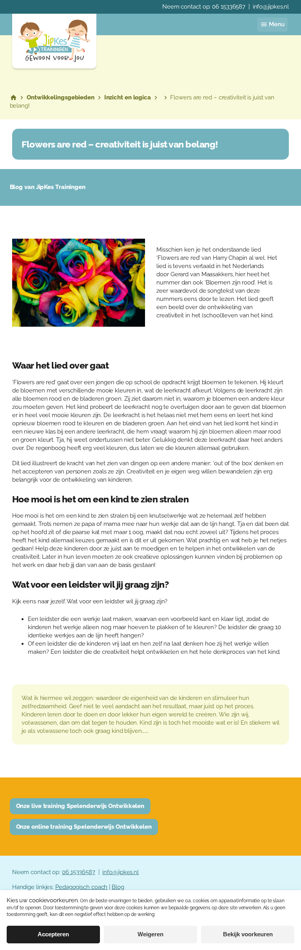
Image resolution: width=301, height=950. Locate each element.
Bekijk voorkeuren (248, 934)
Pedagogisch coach (81, 887)
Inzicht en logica (127, 97)
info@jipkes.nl (271, 6)
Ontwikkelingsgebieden (60, 97)
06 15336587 (228, 6)
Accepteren (53, 934)
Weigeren (150, 934)
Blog (118, 887)
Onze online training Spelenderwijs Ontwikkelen (84, 826)
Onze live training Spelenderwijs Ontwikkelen (80, 806)
